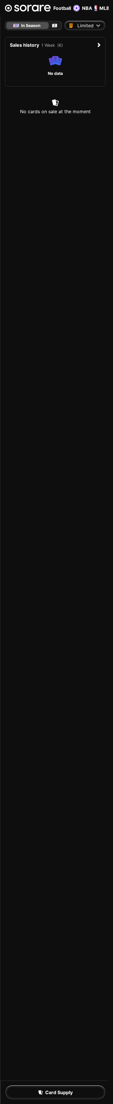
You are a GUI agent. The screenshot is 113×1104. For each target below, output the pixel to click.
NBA (87, 8)
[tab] (55, 25)
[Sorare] (28, 8)
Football (62, 8)
